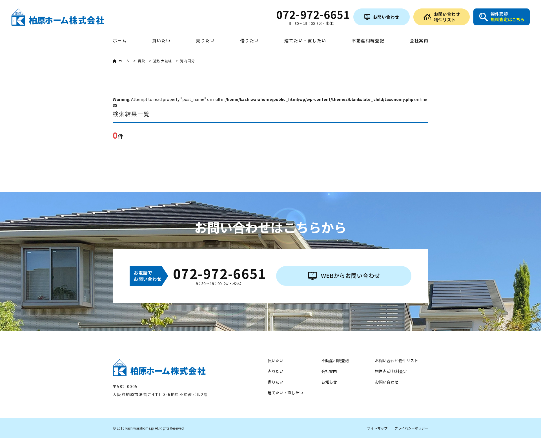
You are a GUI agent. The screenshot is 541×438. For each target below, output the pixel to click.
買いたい (161, 40)
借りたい (249, 40)
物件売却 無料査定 (391, 371)
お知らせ (329, 382)
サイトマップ (377, 428)
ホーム (120, 40)
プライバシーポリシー (411, 428)
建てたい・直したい (305, 40)
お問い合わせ (386, 382)
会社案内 (419, 40)
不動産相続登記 (368, 40)
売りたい (205, 40)
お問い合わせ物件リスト (396, 360)
